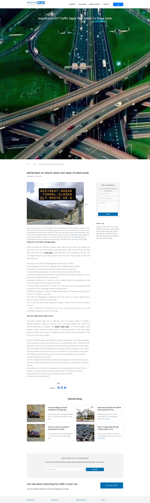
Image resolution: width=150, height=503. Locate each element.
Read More (107, 419)
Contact (106, 4)
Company (72, 4)
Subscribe (95, 469)
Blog (34, 164)
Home (28, 164)
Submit (108, 214)
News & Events (94, 4)
